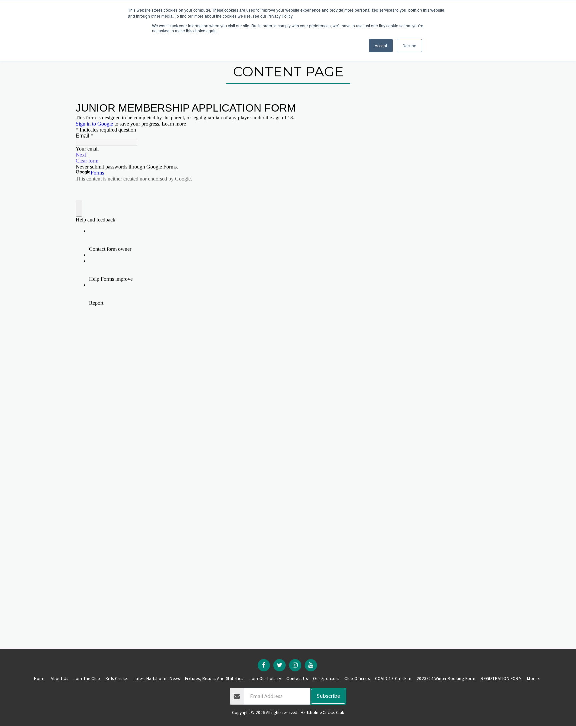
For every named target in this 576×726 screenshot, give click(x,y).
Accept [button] (381, 45)
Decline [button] (409, 45)
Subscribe (328, 695)
